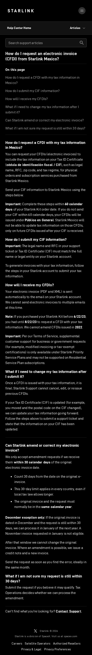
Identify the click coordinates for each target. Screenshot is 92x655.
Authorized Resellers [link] (66, 643)
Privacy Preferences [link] (57, 649)
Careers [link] (17, 643)
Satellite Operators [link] (37, 643)
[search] (81, 42)
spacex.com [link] (70, 636)
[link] (20, 10)
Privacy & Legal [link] (31, 649)
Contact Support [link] (68, 611)
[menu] (82, 10)
